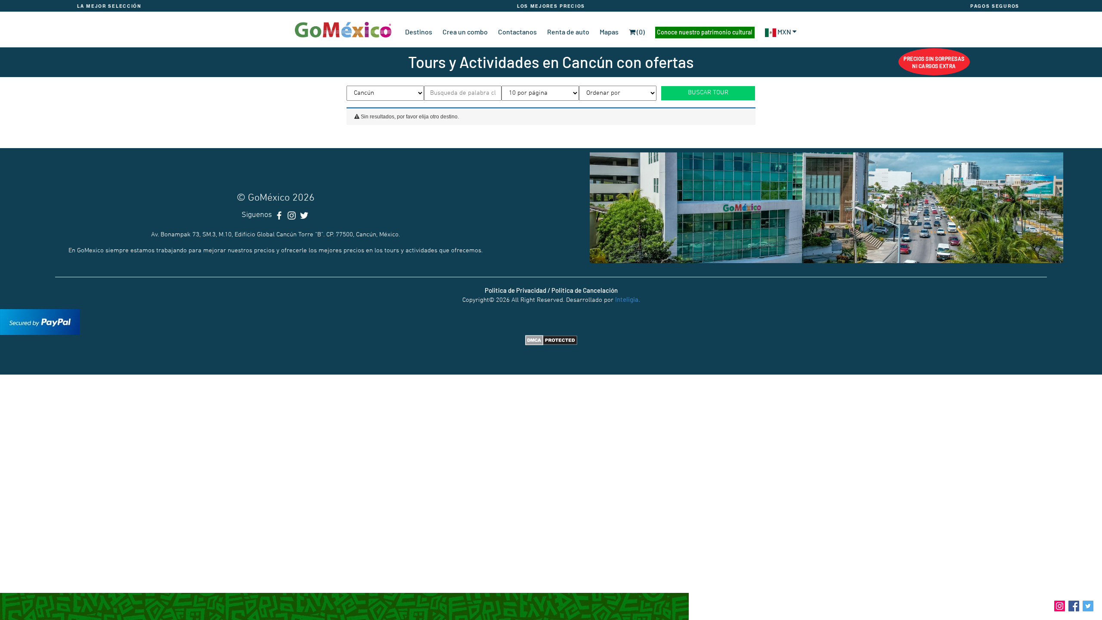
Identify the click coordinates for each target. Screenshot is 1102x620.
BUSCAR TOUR (708, 92)
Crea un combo (465, 32)
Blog (1041, 605)
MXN (784, 32)
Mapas (609, 32)
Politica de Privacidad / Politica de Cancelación (551, 290)
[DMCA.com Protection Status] (551, 339)
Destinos (418, 32)
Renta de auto (568, 32)
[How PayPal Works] (40, 321)
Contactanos (517, 32)
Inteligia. (627, 299)
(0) (640, 32)
